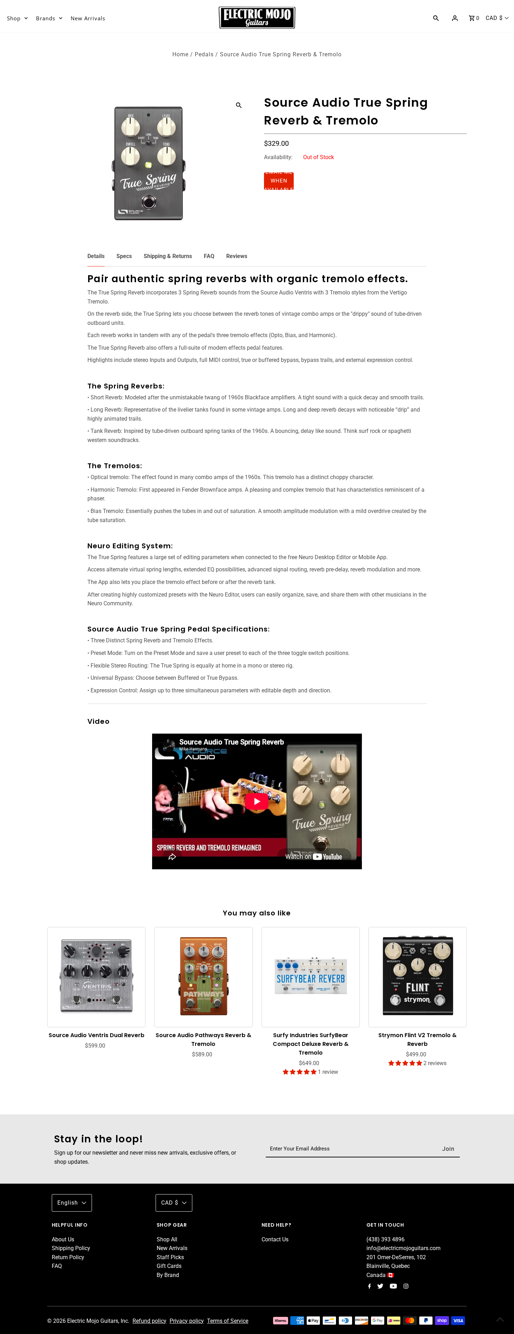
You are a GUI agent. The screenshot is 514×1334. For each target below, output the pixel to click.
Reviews (236, 256)
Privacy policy (187, 1321)
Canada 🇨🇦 (380, 1275)
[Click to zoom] (239, 105)
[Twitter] (379, 1287)
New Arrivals (88, 18)
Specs (124, 256)
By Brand (168, 1275)
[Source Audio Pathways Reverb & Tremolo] (203, 976)
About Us (63, 1239)
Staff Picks (170, 1257)
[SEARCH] (436, 17)
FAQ (209, 256)
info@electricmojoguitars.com (403, 1248)
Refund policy (149, 1321)
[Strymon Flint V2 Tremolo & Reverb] (417, 976)
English (67, 1202)
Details (96, 256)
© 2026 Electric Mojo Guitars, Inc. (89, 1321)
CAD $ (494, 18)
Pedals (204, 54)
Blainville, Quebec (388, 1266)
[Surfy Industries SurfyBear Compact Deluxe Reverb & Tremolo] (310, 976)
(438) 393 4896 (385, 1239)
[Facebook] (368, 1287)
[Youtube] (392, 1287)
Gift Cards (169, 1266)
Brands (45, 18)
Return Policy (68, 1257)
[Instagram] (405, 1287)
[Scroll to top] (500, 1320)
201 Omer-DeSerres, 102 (396, 1257)
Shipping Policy (71, 1248)
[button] (279, 181)
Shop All (167, 1239)
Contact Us (275, 1239)
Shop (14, 18)
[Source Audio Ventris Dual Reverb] (96, 976)
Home (180, 54)
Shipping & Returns (168, 256)
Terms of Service (227, 1321)
